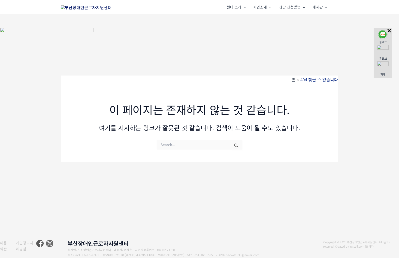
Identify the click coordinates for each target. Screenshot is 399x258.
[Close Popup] (389, 31)
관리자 (370, 246)
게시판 (317, 7)
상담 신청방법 (290, 7)
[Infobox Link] (383, 37)
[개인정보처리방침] (26, 246)
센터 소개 (234, 7)
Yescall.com (357, 246)
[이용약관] (5, 246)
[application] (243, 7)
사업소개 (260, 7)
